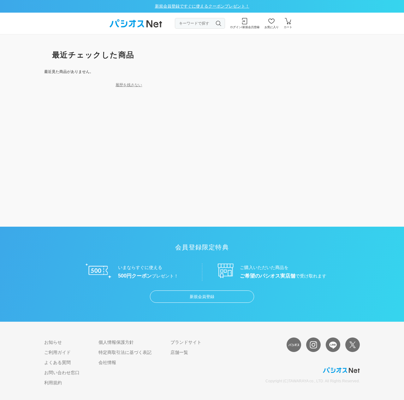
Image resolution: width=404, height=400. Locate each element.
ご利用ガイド (57, 352)
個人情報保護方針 (116, 342)
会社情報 (107, 362)
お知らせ (53, 342)
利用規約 (53, 382)
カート (288, 27)
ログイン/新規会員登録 (244, 27)
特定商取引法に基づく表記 (125, 352)
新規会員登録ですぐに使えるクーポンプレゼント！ (202, 6)
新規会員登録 (202, 296)
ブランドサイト (185, 342)
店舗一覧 (179, 352)
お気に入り (271, 27)
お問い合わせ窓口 (62, 372)
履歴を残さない (129, 85)
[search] (218, 23)
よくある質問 (57, 362)
